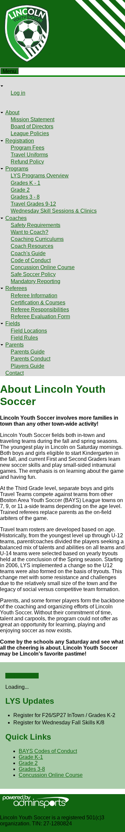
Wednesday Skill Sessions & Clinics (54, 211)
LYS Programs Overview (40, 175)
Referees (16, 288)
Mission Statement (32, 119)
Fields (12, 323)
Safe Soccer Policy (33, 274)
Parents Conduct (30, 359)
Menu (9, 71)
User (11, 86)
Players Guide (27, 366)
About (12, 112)
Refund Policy (27, 161)
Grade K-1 (31, 757)
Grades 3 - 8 (25, 197)
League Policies (30, 133)
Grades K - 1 (25, 183)
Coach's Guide (28, 253)
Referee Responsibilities (40, 309)
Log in (18, 93)
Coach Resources (32, 246)
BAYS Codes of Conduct (48, 751)
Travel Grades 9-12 (33, 204)
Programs (16, 168)
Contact (14, 373)
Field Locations (29, 331)
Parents (14, 345)
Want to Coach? (29, 232)
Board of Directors (32, 126)
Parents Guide (28, 352)
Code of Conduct (31, 260)
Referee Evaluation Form (40, 316)
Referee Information (34, 295)
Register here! (22, 675)
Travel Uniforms (29, 154)
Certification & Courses (38, 302)
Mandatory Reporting (35, 281)
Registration (19, 141)
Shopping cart (21, 100)
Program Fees (27, 148)
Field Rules (24, 338)
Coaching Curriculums (37, 239)
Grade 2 (20, 190)
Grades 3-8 (32, 769)
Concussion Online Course (43, 267)
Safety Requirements (35, 225)
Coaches (16, 218)
